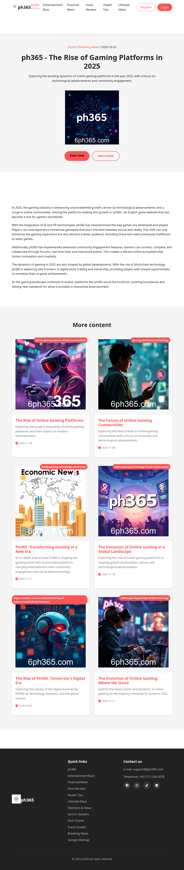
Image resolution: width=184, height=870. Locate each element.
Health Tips (107, 7)
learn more (106, 156)
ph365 (35, 5)
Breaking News (89, 47)
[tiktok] (146, 785)
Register (146, 7)
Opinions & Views (80, 808)
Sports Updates (78, 814)
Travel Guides (77, 827)
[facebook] (127, 785)
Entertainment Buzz (53, 7)
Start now (77, 155)
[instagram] (137, 785)
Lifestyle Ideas (124, 7)
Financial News (73, 7)
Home (72, 47)
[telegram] (156, 785)
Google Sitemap (78, 840)
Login (165, 7)
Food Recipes (91, 7)
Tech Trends (76, 821)
